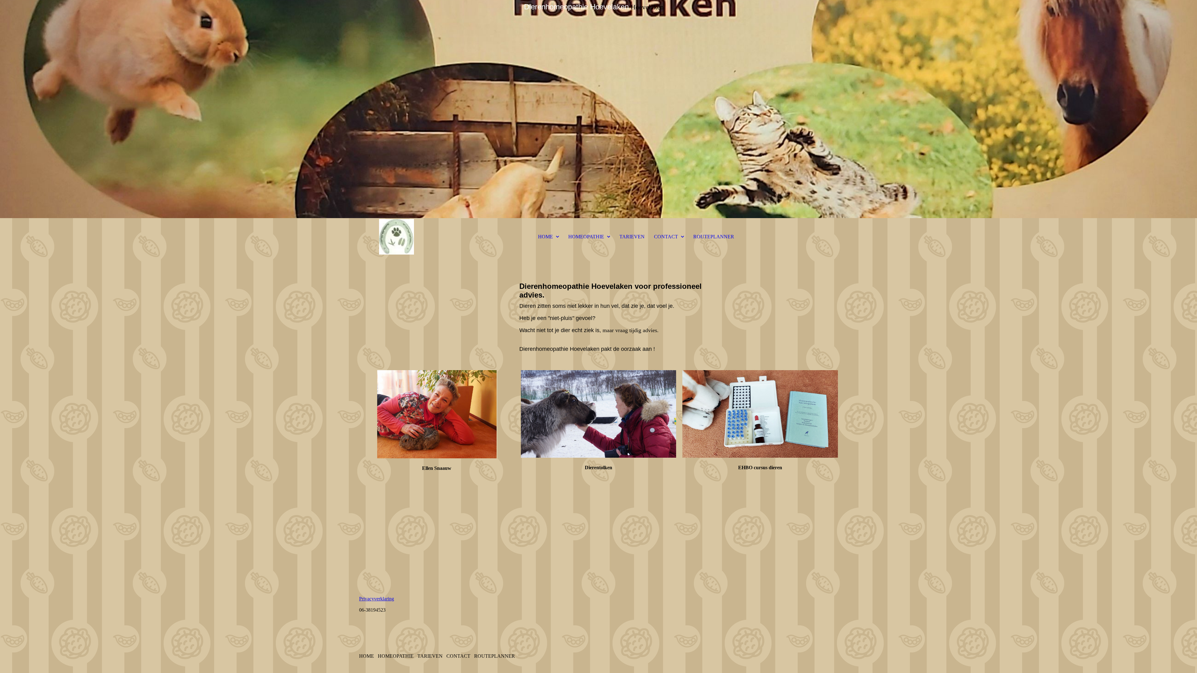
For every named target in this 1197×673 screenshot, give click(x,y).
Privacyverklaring (376, 598)
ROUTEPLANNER (713, 236)
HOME (545, 236)
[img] (598, 109)
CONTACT (666, 236)
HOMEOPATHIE (586, 236)
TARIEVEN (632, 236)
